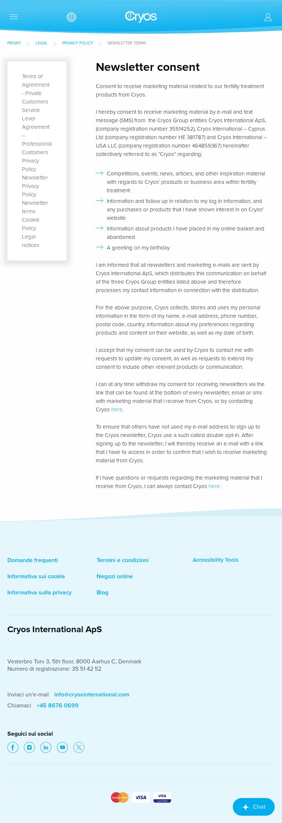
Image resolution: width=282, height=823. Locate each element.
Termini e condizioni (123, 560)
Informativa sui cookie (36, 576)
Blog (102, 592)
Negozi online (115, 576)
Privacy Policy (77, 43)
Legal (42, 43)
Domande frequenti (32, 560)
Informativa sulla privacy (39, 592)
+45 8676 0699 (58, 705)
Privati (14, 43)
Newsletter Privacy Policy (35, 186)
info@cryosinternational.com (91, 694)
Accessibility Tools (215, 560)
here (117, 409)
